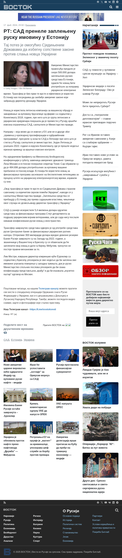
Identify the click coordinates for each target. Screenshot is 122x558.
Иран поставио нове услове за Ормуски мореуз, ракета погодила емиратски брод (100, 159)
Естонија (16, 339)
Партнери (97, 516)
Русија (7, 520)
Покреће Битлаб (100, 532)
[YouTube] (106, 2)
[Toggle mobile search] (111, 7)
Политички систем (72, 524)
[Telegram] (117, 2)
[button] (117, 7)
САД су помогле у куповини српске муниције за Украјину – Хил (100, 73)
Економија (31, 25)
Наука (36, 532)
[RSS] (5, 2)
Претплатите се (93, 321)
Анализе (8, 541)
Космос (37, 528)
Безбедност (10, 532)
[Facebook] (98, 2)
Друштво (8, 536)
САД (6, 339)
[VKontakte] (109, 2)
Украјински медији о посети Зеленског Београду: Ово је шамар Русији (99, 90)
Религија (67, 528)
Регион (37, 516)
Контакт (96, 520)
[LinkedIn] (113, 2)
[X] (102, 2)
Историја (67, 520)
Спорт (36, 541)
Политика (9, 524)
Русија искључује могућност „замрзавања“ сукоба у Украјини (99, 175)
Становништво (70, 532)
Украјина (29, 339)
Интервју (38, 520)
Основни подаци (71, 516)
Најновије (9, 516)
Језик (65, 536)
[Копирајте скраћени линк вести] (21, 332)
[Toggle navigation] (116, 7)
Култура (37, 536)
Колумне (38, 524)
